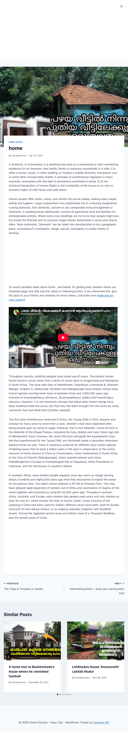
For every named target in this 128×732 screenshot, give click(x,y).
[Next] (119, 656)
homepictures (19, 155)
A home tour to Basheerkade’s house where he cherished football (31, 671)
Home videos (16, 142)
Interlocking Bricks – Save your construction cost (97, 588)
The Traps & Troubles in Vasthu (23, 586)
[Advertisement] (64, 36)
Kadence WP (101, 722)
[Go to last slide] (8, 656)
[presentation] (32, 641)
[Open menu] (121, 6)
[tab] (58, 694)
